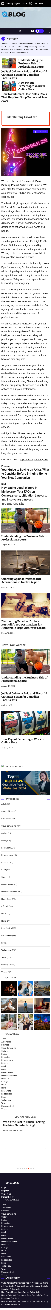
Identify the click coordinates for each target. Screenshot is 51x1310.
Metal (3, 913)
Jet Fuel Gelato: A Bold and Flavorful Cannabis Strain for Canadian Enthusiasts (24, 75)
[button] (5, 1147)
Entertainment (7, 855)
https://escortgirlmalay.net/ (34, 459)
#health (5, 43)
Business (5, 818)
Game (3, 877)
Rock (3, 943)
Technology (6, 950)
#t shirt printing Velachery (26, 46)
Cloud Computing (8, 826)
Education (5, 848)
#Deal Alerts (29, 50)
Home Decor (6, 899)
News (3, 921)
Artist (3, 804)
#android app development (21, 43)
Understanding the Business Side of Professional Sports (31, 63)
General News (7, 884)
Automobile (6, 811)
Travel (3, 957)
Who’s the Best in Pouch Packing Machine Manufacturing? (22, 1123)
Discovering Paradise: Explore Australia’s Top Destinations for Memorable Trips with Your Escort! (23, 624)
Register (5, 1191)
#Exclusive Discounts (19, 53)
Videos (4, 972)
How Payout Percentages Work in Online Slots (31, 86)
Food (3, 870)
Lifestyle (4, 906)
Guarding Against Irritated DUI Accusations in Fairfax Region (21, 580)
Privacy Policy (7, 1197)
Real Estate (6, 928)
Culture (4, 833)
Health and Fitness (9, 892)
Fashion (4, 862)
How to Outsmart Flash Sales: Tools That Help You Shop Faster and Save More (24, 97)
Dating (4, 840)
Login (3, 1188)
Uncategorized (7, 965)
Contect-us (6, 1194)
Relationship (6, 935)
